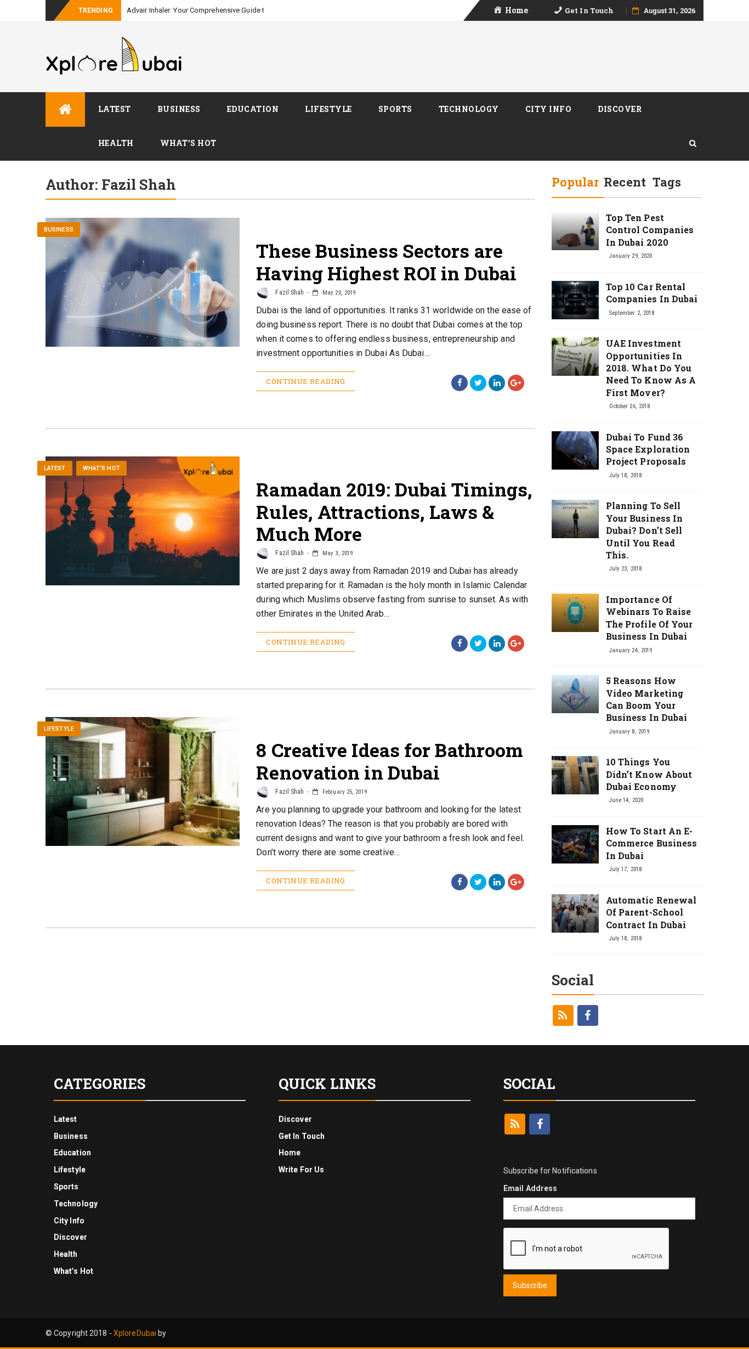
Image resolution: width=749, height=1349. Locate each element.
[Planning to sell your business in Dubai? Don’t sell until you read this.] (575, 519)
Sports (395, 109)
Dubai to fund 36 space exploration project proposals (648, 449)
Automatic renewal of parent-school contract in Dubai (651, 912)
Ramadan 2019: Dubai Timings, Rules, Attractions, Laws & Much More (394, 511)
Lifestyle (328, 109)
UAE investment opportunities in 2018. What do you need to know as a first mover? (651, 367)
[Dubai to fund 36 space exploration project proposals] (575, 450)
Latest (114, 109)
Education (253, 109)
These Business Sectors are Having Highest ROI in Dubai (386, 261)
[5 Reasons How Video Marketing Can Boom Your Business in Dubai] (575, 694)
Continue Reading (305, 381)
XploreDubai (135, 1333)
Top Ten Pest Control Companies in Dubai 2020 (650, 230)
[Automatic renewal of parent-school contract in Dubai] (575, 913)
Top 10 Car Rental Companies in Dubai (652, 292)
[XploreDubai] (65, 109)
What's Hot (101, 468)
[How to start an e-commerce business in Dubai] (575, 844)
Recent (625, 182)
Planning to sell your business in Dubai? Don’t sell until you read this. (644, 530)
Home (289, 1152)
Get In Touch (302, 1136)
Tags (666, 182)
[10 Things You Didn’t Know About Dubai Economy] (575, 775)
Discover (620, 109)
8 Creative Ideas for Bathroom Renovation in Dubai (389, 760)
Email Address (530, 1188)
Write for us (301, 1169)
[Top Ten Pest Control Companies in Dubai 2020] (575, 231)
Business (179, 109)
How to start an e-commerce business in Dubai (651, 843)
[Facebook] (587, 1015)
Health (116, 143)
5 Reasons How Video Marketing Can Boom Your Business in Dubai (647, 699)
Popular (575, 182)
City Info (548, 109)
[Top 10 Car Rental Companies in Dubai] (575, 300)
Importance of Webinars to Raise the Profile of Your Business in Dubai (649, 618)
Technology (469, 109)
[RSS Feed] (563, 1015)
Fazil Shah (289, 292)
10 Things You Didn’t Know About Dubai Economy (649, 774)
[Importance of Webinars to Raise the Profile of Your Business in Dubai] (575, 613)
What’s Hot (188, 143)
